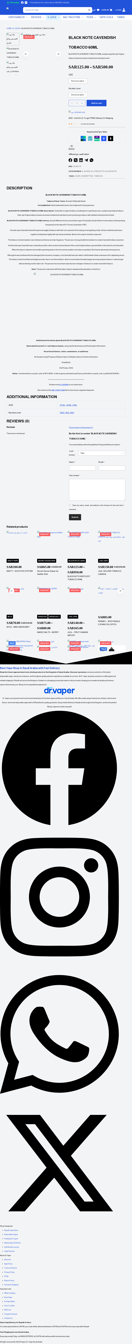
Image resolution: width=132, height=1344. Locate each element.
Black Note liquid (77, 561)
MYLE (10, 617)
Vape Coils (106, 17)
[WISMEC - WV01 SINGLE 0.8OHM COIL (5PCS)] (111, 600)
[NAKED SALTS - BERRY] (50, 600)
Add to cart (96, 103)
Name (72, 462)
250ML (69, 405)
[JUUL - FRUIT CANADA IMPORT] (81, 600)
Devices (36, 17)
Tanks (121, 17)
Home (9, 28)
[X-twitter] (59, 1222)
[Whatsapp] (59, 1102)
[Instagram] (26, 2)
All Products (98, 171)
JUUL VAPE (103, 561)
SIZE (71, 75)
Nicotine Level (74, 88)
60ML (74, 405)
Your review (74, 475)
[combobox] (55, 10)
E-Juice (52, 17)
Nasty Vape (13, 561)
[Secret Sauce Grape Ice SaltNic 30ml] (50, 544)
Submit (75, 517)
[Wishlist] (98, 10)
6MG (72, 413)
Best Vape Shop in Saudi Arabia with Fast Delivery (30, 668)
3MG (67, 413)
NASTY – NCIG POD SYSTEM (20, 571)
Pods (90, 17)
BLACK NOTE (111, 171)
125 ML (62, 405)
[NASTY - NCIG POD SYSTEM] (20, 544)
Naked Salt (54, 617)
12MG (62, 413)
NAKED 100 (42, 617)
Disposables (17, 17)
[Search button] (89, 9)
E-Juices (16, 28)
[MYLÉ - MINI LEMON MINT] (20, 600)
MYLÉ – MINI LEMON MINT (18, 627)
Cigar (77, 176)
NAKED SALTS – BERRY (48, 632)
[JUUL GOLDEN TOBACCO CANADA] (111, 544)
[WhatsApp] (91, 160)
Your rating (72, 453)
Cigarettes (87, 176)
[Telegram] (86, 160)
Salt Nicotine (71, 17)
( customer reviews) (88, 124)
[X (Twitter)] (75, 160)
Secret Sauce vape (46, 561)
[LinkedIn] (81, 160)
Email (101, 462)
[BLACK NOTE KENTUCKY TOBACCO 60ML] (81, 544)
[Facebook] (22, 2)
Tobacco (98, 176)
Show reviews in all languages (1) (81, 427)
